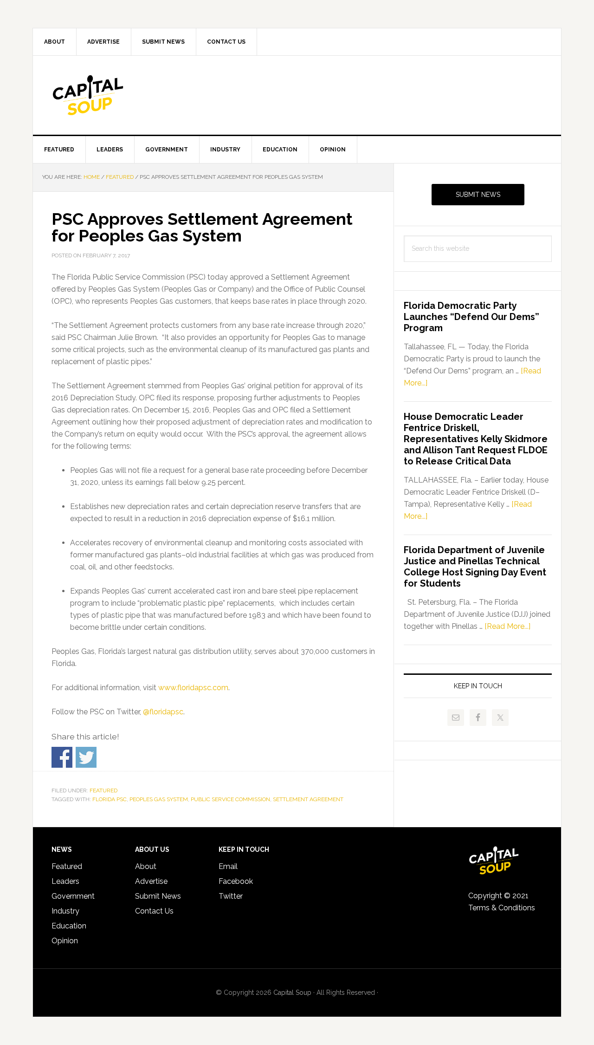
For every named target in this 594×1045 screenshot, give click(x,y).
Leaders (65, 881)
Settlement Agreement (308, 799)
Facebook (236, 881)
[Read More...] (507, 626)
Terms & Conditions (501, 907)
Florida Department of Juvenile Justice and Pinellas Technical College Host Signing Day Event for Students (475, 566)
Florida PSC (109, 799)
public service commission (230, 799)
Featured (103, 790)
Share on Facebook (62, 757)
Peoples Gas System (158, 799)
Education (69, 925)
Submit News (478, 194)
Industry (65, 911)
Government (73, 896)
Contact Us (154, 911)
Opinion (65, 940)
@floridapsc (163, 711)
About (145, 866)
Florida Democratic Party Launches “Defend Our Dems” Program (471, 316)
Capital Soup (112, 95)
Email (228, 866)
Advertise (151, 881)
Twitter (231, 896)
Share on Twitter (86, 757)
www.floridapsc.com (193, 687)
